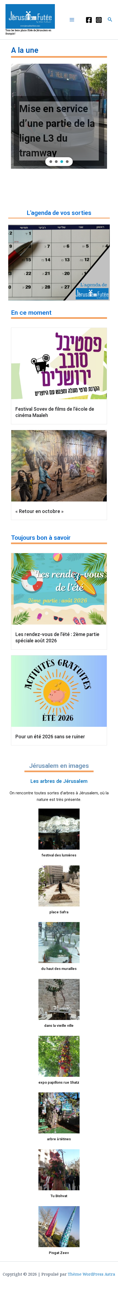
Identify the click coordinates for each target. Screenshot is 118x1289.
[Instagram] (98, 20)
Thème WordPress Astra (91, 1274)
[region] (59, 116)
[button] (110, 19)
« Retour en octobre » (39, 511)
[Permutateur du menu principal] (73, 19)
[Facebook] (89, 20)
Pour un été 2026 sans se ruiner (50, 736)
